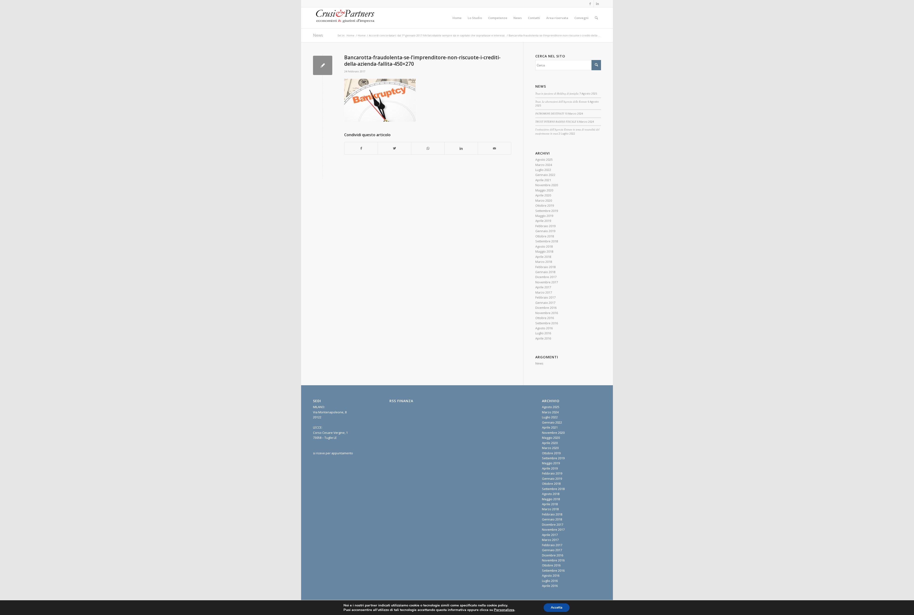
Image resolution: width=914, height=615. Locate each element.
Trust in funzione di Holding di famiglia (557, 93)
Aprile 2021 (543, 180)
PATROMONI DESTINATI (549, 113)
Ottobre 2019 (544, 205)
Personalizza (504, 610)
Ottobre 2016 (544, 318)
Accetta (556, 607)
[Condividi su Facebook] (361, 148)
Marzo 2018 (543, 262)
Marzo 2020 (543, 200)
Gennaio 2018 (545, 272)
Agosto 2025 (544, 159)
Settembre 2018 (546, 241)
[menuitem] (457, 17)
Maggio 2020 (544, 190)
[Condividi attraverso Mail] (494, 148)
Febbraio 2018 (545, 267)
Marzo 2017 (543, 292)
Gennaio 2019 (545, 231)
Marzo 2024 (543, 165)
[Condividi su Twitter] (394, 148)
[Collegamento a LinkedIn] (597, 3)
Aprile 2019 (543, 221)
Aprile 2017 (543, 287)
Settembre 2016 (546, 323)
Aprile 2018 (543, 257)
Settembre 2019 (546, 211)
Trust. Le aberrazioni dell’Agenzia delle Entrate (561, 101)
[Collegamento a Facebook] (590, 3)
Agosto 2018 (544, 246)
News (318, 35)
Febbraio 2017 (545, 297)
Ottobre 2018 (544, 236)
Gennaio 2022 (545, 175)
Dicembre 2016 (545, 307)
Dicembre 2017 (545, 277)
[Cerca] (596, 17)
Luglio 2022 (543, 170)
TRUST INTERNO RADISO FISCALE (555, 121)
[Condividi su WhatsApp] (427, 148)
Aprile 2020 (543, 195)
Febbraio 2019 (545, 226)
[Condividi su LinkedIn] (461, 148)
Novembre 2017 (546, 282)
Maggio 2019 (544, 216)
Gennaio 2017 (545, 302)
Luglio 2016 (543, 333)
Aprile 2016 (543, 338)
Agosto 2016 (544, 328)
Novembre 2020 (546, 185)
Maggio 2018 (544, 251)
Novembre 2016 (546, 313)
